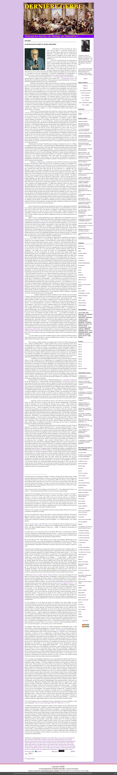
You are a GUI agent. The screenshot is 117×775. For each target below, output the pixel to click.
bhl (91, 324)
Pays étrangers (81, 290)
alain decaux (30, 739)
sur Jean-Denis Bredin (46, 664)
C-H (79, 429)
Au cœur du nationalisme (83, 458)
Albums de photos (83, 82)
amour (87, 324)
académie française (38, 746)
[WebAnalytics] (58, 2)
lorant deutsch (51, 739)
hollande (81, 334)
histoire (70, 739)
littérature (81, 314)
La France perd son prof (67, 78)
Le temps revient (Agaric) (83, 547)
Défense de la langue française (85, 490)
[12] (70, 357)
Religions (80, 298)
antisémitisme (82, 321)
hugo (89, 335)
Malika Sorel (81, 556)
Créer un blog (55, 766)
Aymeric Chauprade (82, 463)
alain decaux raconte (63, 739)
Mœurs (79, 288)
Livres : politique (85, 104)
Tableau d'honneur (82, 302)
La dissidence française (83, 530)
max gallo (48, 742)
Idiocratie (80, 524)
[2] (30, 75)
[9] (52, 188)
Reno (79, 386)
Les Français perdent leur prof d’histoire (63, 76)
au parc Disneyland (46, 165)
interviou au (65, 583)
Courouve (80, 381)
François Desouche (82, 514)
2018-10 (80, 366)
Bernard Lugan (81, 466)
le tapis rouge (49, 747)
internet (80, 325)
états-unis (81, 324)
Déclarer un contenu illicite (34, 770)
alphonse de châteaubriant (67, 741)
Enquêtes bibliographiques (84, 262)
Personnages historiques (85, 90)
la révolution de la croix (64, 746)
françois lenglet (71, 747)
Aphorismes (81, 246)
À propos (86, 78)
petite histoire (65, 749)
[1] (53, 58)
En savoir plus (88, 773)
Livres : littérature (85, 95)
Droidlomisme (81, 260)
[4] (54, 145)
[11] (26, 602)
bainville (56, 739)
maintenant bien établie (46, 222)
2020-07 (80, 351)
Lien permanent (62, 738)
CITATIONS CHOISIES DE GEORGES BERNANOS (84, 437)
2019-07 (80, 361)
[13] (53, 360)
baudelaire (81, 322)
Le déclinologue (81, 375)
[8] (36, 186)
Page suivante (31, 758)
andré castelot (57, 741)
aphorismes (81, 317)
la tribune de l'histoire (46, 741)
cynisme (81, 319)
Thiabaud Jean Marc (82, 402)
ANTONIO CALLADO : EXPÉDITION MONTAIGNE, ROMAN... (84, 170)
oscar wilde (81, 312)
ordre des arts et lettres (30, 749)
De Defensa (81, 487)
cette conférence (50, 262)
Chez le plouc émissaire (83, 478)
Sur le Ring (80, 604)
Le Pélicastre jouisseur (83, 540)
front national (82, 316)
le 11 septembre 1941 (62, 631)
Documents (80, 258)
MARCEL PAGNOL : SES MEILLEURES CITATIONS (85, 410)
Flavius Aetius (81, 508)
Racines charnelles (82, 590)
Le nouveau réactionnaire (83, 537)
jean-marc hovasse (41, 742)
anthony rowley (50, 749)
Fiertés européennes (82, 506)
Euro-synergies (81, 501)
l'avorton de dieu (54, 746)
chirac (89, 327)
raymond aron (44, 739)
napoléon (81, 330)
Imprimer (55, 751)
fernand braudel (37, 739)
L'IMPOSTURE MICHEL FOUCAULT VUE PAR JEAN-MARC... (84, 145)
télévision (27, 741)
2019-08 (80, 359)
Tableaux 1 (85, 85)
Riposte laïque (81, 592)
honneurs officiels (47, 746)
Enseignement (81, 265)
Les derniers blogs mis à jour (45, 768)
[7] (49, 183)
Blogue (79, 250)
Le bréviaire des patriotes (83, 532)
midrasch (31, 746)
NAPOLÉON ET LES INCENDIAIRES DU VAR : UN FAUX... (84, 190)
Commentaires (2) (70, 738)
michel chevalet (64, 747)
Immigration (80, 274)
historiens (58, 747)
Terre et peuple (81, 607)
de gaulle (88, 322)
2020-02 (80, 354)
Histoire (80, 272)
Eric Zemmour (81, 498)
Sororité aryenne (82, 597)
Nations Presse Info (82, 568)
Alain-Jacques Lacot (82, 418)
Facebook (39, 751)
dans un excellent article (34, 329)
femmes (89, 317)
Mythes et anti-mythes (83, 561)
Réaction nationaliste (82, 295)
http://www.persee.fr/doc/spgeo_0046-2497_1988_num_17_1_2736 (52, 703)
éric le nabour (67, 742)
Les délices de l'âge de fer (84, 549)
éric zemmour (28, 747)
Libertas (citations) (82, 554)
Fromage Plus (81, 517)
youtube (37, 749)
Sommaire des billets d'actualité (85, 223)
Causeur (80, 470)
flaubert (80, 337)
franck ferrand (60, 742)
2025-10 (80, 346)
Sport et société (81, 300)
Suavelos (80, 602)
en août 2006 (40, 524)
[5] (76, 152)
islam (86, 319)
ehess (44, 747)
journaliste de (41, 450)
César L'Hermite (81, 475)
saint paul (60, 744)
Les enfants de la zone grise (84, 552)
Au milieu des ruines (82, 461)
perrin (54, 747)
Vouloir (79, 611)
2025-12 (80, 344)
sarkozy (80, 329)
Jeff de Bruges (81, 408)
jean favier (40, 747)
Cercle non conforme (83, 473)
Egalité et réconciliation (83, 492)
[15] (70, 380)
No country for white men (83, 570)
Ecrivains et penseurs (85, 92)
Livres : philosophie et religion (85, 102)
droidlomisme (83, 332)
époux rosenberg (57, 749)
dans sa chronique (64, 380)
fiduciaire (80, 435)
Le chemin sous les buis (83, 535)
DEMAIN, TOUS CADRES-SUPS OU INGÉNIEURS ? (83, 431)
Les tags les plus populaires (72, 768)
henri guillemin (34, 747)
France (79, 270)
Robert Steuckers (82, 595)
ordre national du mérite (52, 744)
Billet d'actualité (81, 248)
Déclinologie (81, 255)
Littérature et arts (82, 279)
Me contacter (85, 620)
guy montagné (43, 749)
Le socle (80, 544)
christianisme (82, 327)
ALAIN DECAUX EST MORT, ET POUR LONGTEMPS (40, 44)
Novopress (80, 572)
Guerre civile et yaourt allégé (84, 519)
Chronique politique (82, 253)
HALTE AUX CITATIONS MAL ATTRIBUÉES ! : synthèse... (85, 383)
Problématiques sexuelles (84, 293)
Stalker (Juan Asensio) (83, 599)
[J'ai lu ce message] (115, 773)
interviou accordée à (43, 575)
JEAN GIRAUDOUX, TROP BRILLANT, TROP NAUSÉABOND (84, 212)
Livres (79, 282)
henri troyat (53, 742)
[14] (30, 362)
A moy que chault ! (82, 452)
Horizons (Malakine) (82, 521)
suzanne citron (28, 751)
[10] (43, 257)
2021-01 (80, 349)
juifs (87, 312)
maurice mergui (66, 744)
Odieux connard (81, 579)
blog (87, 770)
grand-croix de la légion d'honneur (39, 744)
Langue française (82, 277)
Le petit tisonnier (81, 542)
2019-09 (80, 356)
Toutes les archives (82, 368)
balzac (85, 325)
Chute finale (80, 480)
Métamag (80, 559)
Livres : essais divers (85, 97)
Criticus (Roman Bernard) (84, 482)
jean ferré (35, 742)
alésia (30, 744)
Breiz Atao (80, 468)
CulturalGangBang (82, 485)
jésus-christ (88, 330)
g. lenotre (70, 749)
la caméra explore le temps (35, 741)
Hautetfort (62, 766)
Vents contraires (81, 609)
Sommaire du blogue (82, 121)
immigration (89, 314)
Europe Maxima (81, 503)
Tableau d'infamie (82, 305)
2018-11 (80, 363)
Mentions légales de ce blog (47, 770)
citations (87, 329)
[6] (41, 167)
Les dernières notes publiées (58, 768)
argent (91, 332)
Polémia (80, 587)
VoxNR (79, 614)
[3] (41, 131)
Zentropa (80, 616)
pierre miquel (72, 746)
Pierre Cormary (81, 585)
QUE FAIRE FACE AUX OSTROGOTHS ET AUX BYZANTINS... (83, 125)
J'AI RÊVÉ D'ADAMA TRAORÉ (85, 133)
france (85, 335)
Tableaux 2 (85, 88)
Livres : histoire (85, 100)
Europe (79, 267)
